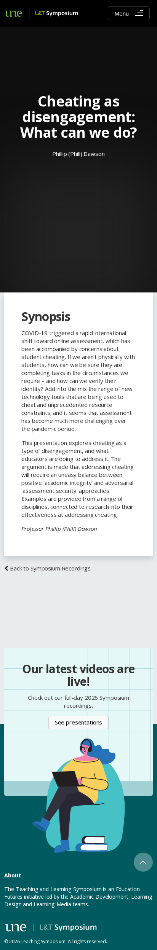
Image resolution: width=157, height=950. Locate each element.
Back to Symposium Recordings (49, 568)
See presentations (79, 722)
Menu (121, 13)
